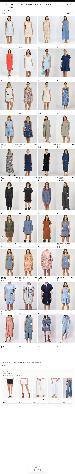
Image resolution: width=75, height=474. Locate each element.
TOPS (22, 4)
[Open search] (68, 4)
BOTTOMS (28, 4)
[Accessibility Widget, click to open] (2, 237)
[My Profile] (73, 4)
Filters (3, 13)
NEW (2, 4)
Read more (4, 365)
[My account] (73, 4)
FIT (17, 4)
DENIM (12, 4)
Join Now (37, 469)
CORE (7, 4)
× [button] (45, 466)
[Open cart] (71, 4)
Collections (6, 7)
